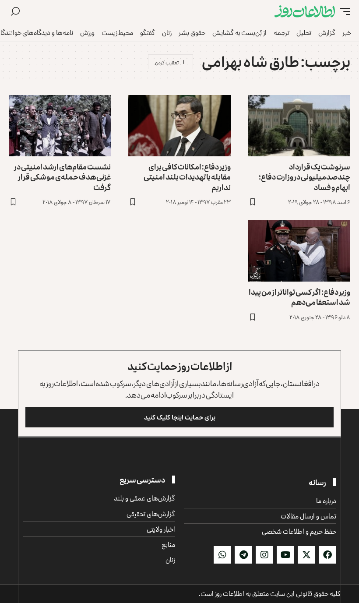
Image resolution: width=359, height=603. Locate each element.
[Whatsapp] (222, 555)
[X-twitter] (306, 555)
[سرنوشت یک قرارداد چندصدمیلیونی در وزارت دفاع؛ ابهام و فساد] (299, 125)
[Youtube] (285, 555)
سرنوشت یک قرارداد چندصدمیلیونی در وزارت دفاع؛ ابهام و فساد (304, 176)
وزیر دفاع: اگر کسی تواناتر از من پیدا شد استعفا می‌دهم (299, 296)
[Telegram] (243, 555)
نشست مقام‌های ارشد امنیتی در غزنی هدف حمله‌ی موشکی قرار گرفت (62, 176)
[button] (342, 11)
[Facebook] (327, 555)
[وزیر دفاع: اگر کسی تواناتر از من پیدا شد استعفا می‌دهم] (299, 251)
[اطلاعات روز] (304, 11)
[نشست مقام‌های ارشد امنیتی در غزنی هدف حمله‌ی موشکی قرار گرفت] (60, 125)
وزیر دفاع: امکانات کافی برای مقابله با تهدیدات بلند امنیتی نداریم (187, 176)
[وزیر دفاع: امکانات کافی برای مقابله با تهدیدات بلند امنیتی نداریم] (179, 125)
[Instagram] (264, 555)
